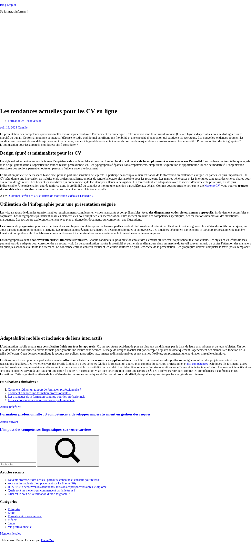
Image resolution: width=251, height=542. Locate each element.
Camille (22, 127)
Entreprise (14, 509)
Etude (11, 512)
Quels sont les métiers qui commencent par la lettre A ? (41, 490)
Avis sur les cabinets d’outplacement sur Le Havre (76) (42, 483)
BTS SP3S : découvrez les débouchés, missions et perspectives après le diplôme (57, 487)
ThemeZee (47, 540)
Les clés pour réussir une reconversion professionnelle (41, 400)
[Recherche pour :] (18, 464)
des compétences (197, 363)
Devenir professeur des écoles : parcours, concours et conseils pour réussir (53, 479)
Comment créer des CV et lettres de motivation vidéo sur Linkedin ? (51, 195)
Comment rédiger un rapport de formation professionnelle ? (44, 389)
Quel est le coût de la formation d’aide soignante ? (39, 494)
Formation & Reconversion (25, 120)
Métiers (12, 519)
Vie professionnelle (20, 526)
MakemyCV (212, 185)
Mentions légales (10, 533)
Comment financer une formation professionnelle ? (39, 393)
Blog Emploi (8, 4)
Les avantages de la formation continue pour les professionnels (46, 396)
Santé (11, 523)
